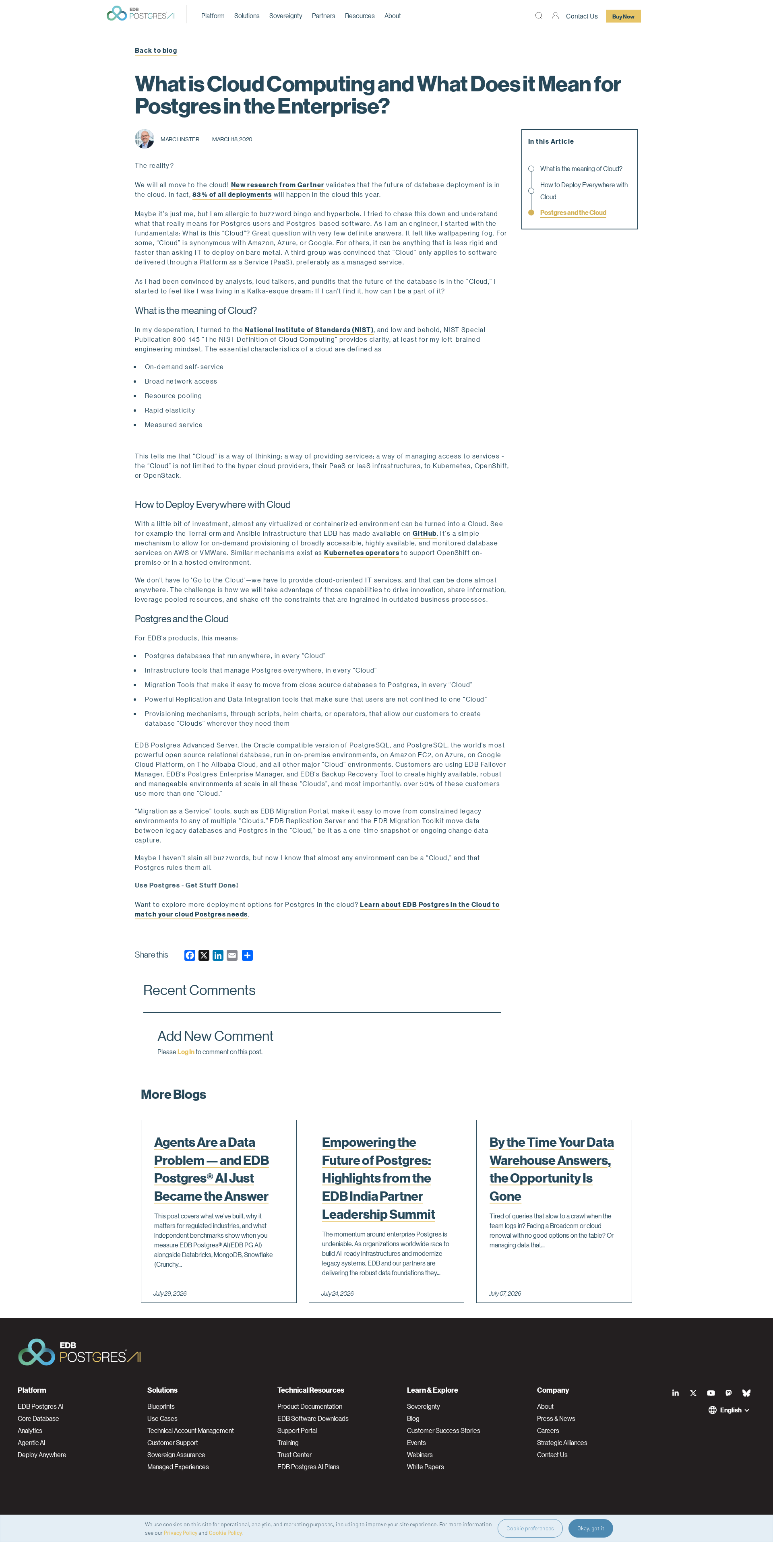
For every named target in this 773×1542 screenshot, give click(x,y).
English (731, 1410)
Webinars (420, 1454)
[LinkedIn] (675, 1393)
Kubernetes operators (361, 552)
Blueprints (161, 1406)
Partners (323, 15)
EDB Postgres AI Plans (308, 1466)
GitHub (425, 533)
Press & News (556, 1418)
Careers (548, 1430)
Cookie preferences (530, 1528)
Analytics (30, 1430)
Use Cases (162, 1418)
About (392, 15)
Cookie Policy (225, 1532)
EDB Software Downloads (313, 1418)
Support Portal (297, 1430)
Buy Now (623, 16)
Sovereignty (285, 15)
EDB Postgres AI (41, 1406)
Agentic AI (31, 1442)
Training (288, 1442)
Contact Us (582, 16)
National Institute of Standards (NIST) (309, 329)
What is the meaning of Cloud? (581, 168)
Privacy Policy (180, 1532)
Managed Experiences (178, 1466)
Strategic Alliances (562, 1442)
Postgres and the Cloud (573, 212)
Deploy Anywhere (42, 1454)
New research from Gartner (277, 184)
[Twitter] (693, 1393)
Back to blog (156, 50)
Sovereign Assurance (176, 1454)
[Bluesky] (746, 1393)
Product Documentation (309, 1406)
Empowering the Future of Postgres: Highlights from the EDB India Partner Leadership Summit (378, 1178)
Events (416, 1442)
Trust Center (294, 1454)
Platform (213, 15)
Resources (360, 15)
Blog (413, 1418)
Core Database (38, 1418)
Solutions (247, 15)
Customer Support (172, 1442)
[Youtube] (711, 1393)
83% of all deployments (232, 194)
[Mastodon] (728, 1393)
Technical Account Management (190, 1430)
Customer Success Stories (443, 1430)
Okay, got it (590, 1528)
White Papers (425, 1466)
